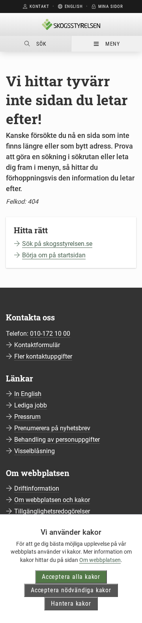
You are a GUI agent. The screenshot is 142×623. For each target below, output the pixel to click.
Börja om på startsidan (54, 255)
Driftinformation (36, 488)
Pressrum (27, 416)
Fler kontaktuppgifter (43, 356)
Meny (112, 44)
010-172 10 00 (50, 333)
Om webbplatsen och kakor (52, 500)
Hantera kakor (71, 603)
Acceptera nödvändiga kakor (71, 590)
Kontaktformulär (37, 345)
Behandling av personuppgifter (57, 439)
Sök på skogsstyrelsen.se (57, 243)
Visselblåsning (34, 451)
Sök (41, 44)
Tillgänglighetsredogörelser (52, 511)
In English (27, 394)
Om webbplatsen (100, 560)
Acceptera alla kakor (71, 576)
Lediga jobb (30, 405)
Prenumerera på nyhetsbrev (52, 428)
